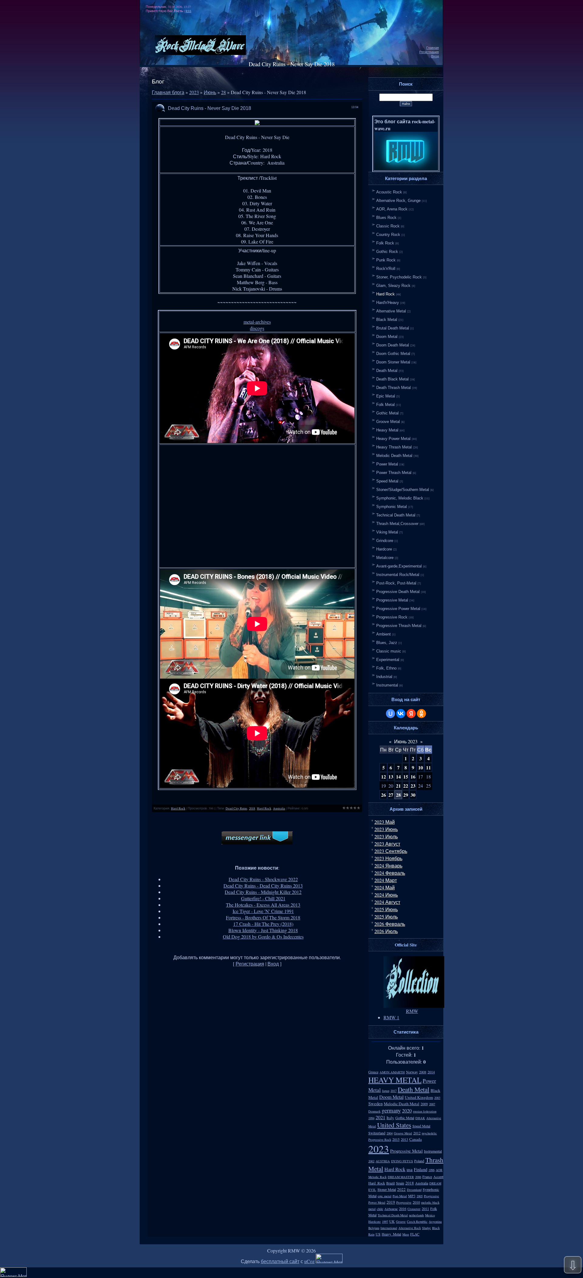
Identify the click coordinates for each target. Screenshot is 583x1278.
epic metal (384, 1196)
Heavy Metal (387, 430)
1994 (371, 1118)
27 (390, 794)
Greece (373, 1071)
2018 (252, 808)
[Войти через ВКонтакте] (400, 713)
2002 (371, 1161)
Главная (432, 48)
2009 (424, 1103)
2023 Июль (386, 836)
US (378, 1234)
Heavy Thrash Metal (394, 447)
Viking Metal (387, 532)
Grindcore (384, 540)
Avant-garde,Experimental (399, 566)
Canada (415, 1139)
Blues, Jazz (386, 642)
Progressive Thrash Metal (398, 625)
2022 (401, 1189)
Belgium (373, 1228)
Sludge (426, 1228)
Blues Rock (386, 217)
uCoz (309, 1261)
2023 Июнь (386, 829)
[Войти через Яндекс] (411, 713)
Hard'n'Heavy (387, 302)
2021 (380, 1117)
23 (413, 785)
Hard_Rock (376, 1183)
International (388, 1228)
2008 (422, 1071)
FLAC (414, 1234)
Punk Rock (386, 260)
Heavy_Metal (391, 1234)
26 (383, 794)
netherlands (416, 1215)
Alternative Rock (409, 1228)
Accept (438, 1176)
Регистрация (429, 52)
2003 (437, 1098)
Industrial (384, 676)
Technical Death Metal (395, 515)
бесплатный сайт (280, 1261)
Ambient (383, 634)
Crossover (414, 1209)
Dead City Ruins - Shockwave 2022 (263, 879)
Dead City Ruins (236, 808)
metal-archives (257, 322)
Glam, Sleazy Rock (393, 285)
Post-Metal (400, 1196)
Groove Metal (388, 421)
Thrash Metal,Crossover (397, 523)
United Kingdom (419, 1097)
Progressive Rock (391, 617)
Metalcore (385, 557)
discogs (257, 328)
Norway (412, 1071)
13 (390, 776)
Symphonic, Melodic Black (399, 498)
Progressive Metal (392, 600)
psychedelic (429, 1133)
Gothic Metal (387, 413)
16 (413, 776)
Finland (420, 1169)
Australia (279, 808)
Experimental (387, 659)
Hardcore (384, 549)
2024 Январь (388, 865)
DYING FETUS (402, 1161)
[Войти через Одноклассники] (421, 713)
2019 (391, 1202)
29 (405, 794)
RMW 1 (391, 1017)
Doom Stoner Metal (393, 362)
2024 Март (385, 880)
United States (394, 1124)
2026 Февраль (389, 924)
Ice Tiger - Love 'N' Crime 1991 (263, 911)
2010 (416, 1202)
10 (420, 767)
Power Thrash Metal (393, 472)
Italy (390, 1117)
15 (405, 776)
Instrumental (387, 685)
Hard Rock (178, 808)
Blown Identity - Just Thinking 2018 (263, 930)
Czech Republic (417, 1221)
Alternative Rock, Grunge (398, 200)
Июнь (210, 92)
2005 (420, 1196)
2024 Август (387, 902)
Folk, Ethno (386, 668)
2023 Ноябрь (388, 858)
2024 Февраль (389, 873)
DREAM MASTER (401, 1177)
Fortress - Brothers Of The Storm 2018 (263, 917)
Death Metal (386, 370)
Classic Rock (388, 226)
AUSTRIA (383, 1161)
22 (405, 785)
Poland (419, 1160)
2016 (402, 1208)
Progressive (403, 1202)
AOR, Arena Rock (391, 209)
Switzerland (376, 1132)
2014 (431, 1071)
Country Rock (388, 234)
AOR (439, 1170)
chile (380, 1209)
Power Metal (387, 464)
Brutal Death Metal (392, 328)
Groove (401, 1221)
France (427, 1176)
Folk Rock (385, 243)
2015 (396, 1139)
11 (428, 767)
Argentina (435, 1221)
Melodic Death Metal (394, 455)
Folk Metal (385, 404)
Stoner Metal (386, 1189)
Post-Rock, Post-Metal (396, 583)
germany (391, 1110)
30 (413, 794)
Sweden (375, 1103)
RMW (412, 1011)
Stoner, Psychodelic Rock (399, 277)
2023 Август (387, 843)
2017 (393, 1091)
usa (410, 1169)
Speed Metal (387, 481)
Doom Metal (386, 336)
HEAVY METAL (394, 1080)
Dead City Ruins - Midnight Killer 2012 (263, 892)
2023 (194, 92)
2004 (390, 1133)
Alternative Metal (391, 311)
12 (383, 776)
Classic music (388, 651)
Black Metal (386, 319)
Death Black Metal (392, 379)
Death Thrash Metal (393, 387)
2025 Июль (386, 916)
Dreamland (414, 1190)
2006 (418, 1177)
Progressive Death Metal (398, 591)
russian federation (424, 1111)
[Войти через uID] (390, 713)
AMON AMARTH (392, 1072)
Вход (435, 56)
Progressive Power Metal (398, 608)
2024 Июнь (386, 894)
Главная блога (168, 92)
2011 (425, 1208)
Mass (405, 1234)
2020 (407, 1110)
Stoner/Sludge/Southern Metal (402, 489)
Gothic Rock (387, 251)
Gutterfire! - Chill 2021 (263, 898)
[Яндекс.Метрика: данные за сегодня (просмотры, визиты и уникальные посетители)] (329, 1258)
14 (398, 776)
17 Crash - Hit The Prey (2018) (263, 924)
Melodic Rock (377, 1177)
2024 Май (384, 887)
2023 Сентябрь (390, 851)
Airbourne (391, 1209)
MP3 (411, 1195)
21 (398, 785)
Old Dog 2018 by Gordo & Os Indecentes (263, 936)
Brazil (390, 1183)
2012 (417, 1132)
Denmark (374, 1111)
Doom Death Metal (392, 345)
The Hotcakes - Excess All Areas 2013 (263, 904)
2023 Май (384, 822)
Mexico (430, 1215)
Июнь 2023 (406, 741)
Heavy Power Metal (393, 438)
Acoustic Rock (389, 192)
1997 (385, 1221)
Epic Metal (385, 396)
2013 (404, 1139)
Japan (385, 1091)
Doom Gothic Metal (393, 353)
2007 (432, 1104)
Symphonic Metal (391, 506)
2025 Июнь (386, 909)
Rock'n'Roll (385, 268)
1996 (431, 1170)
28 (223, 92)
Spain (400, 1183)
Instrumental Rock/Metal (397, 574)
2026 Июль (386, 931)
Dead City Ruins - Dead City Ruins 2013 (263, 885)
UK (392, 1221)
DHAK (420, 1118)
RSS (188, 11)
